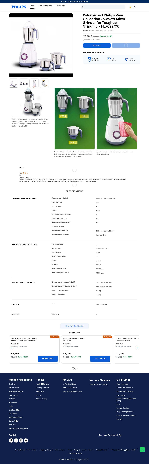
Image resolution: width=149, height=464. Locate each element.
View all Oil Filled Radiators (72, 391)
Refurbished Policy (75, 453)
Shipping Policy (45, 450)
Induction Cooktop (15, 417)
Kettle (11, 406)
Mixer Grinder (14, 388)
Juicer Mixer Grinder (16, 391)
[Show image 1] (13, 83)
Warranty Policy (101, 450)
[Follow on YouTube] (26, 440)
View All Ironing (41, 399)
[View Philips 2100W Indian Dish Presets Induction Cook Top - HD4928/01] (48, 346)
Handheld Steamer (42, 384)
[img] (74, 173)
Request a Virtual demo (124, 391)
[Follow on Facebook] (11, 440)
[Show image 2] (23, 83)
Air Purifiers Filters (69, 384)
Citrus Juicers (13, 395)
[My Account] (130, 7)
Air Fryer (12, 399)
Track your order (122, 384)
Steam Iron (40, 391)
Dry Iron (39, 395)
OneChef (12, 384)
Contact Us (19, 450)
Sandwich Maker (15, 410)
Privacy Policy (73, 450)
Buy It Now (131, 46)
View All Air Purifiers (70, 388)
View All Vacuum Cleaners (99, 385)
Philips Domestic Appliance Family (126, 400)
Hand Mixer (13, 403)
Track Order (60, 6)
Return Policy (59, 450)
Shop (32, 6)
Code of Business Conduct (125, 415)
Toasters (12, 425)
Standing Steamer (42, 388)
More (32, 8)
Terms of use (31, 450)
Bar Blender (13, 414)
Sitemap (119, 419)
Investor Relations (122, 408)
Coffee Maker (14, 421)
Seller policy (120, 395)
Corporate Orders (45, 6)
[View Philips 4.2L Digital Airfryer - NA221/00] (100, 346)
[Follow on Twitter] (16, 440)
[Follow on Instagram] (21, 440)
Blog (118, 404)
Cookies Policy (87, 450)
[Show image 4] (44, 83)
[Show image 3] (34, 83)
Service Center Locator (124, 388)
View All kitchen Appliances (18, 428)
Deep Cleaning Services (124, 412)
